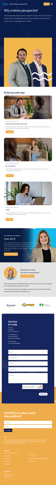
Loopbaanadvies (8, 461)
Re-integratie (7, 455)
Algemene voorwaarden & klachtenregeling (39, 458)
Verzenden (8, 430)
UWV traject (7, 464)
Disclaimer (31, 453)
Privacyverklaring (33, 455)
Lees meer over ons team (27, 276)
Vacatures (31, 461)
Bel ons (46, 4)
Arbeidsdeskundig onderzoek (11, 453)
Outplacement (7, 458)
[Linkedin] (5, 480)
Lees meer (9, 175)
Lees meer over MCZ (11, 254)
